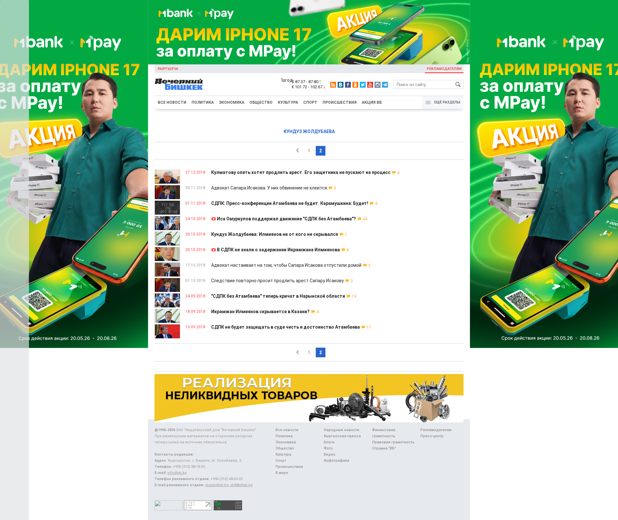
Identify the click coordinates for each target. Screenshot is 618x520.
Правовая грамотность (393, 442)
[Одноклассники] (355, 85)
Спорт (310, 102)
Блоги (329, 442)
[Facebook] (348, 85)
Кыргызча (168, 69)
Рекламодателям (444, 69)
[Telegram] (385, 85)
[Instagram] (377, 85)
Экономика (231, 102)
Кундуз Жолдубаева (309, 131)
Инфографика (336, 460)
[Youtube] (370, 85)
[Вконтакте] (340, 85)
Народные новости (341, 430)
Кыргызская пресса (342, 436)
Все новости (172, 102)
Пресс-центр (432, 436)
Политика (203, 102)
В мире (282, 473)
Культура (288, 102)
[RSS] (333, 85)
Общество (261, 102)
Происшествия (340, 102)
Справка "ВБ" (384, 448)
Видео (329, 454)
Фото (328, 448)
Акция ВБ (372, 102)
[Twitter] (363, 85)
